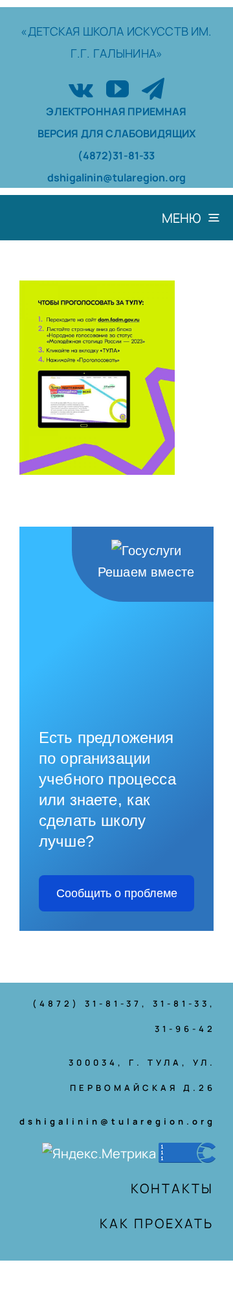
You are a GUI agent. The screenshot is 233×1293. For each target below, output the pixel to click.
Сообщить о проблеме (116, 893)
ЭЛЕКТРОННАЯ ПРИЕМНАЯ (116, 111)
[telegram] (153, 88)
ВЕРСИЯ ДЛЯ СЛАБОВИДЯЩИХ (117, 133)
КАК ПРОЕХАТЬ (157, 1223)
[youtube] (117, 88)
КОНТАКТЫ (172, 1188)
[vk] (81, 88)
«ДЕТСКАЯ (51, 31)
